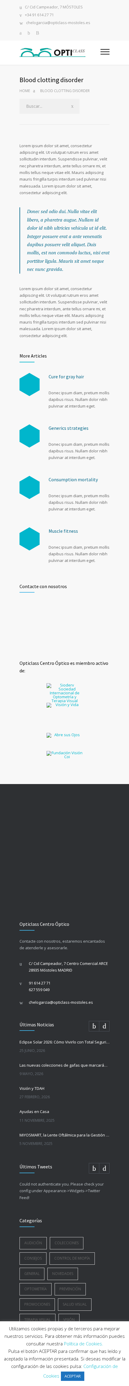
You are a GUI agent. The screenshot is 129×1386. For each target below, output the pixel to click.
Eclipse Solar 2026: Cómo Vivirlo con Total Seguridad (65, 1042)
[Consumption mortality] (30, 487)
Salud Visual (75, 1304)
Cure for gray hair (66, 377)
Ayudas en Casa (34, 1111)
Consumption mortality (73, 479)
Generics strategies (68, 428)
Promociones (37, 1304)
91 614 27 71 (39, 983)
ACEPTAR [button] (72, 1376)
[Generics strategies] (30, 436)
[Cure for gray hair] (30, 384)
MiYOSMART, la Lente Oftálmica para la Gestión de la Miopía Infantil (65, 1135)
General (32, 1273)
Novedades (62, 1273)
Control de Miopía (72, 1258)
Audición (33, 1242)
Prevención (70, 1288)
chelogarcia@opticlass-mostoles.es (58, 23)
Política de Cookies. (83, 1344)
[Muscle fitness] (30, 539)
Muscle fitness (63, 531)
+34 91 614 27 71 (39, 15)
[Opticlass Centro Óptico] (60, 52)
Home (25, 90)
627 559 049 (39, 989)
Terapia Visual (37, 1319)
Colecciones (67, 1242)
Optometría (35, 1288)
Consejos (33, 1258)
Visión (69, 1319)
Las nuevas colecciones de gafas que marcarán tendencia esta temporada (65, 1065)
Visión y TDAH (32, 1088)
